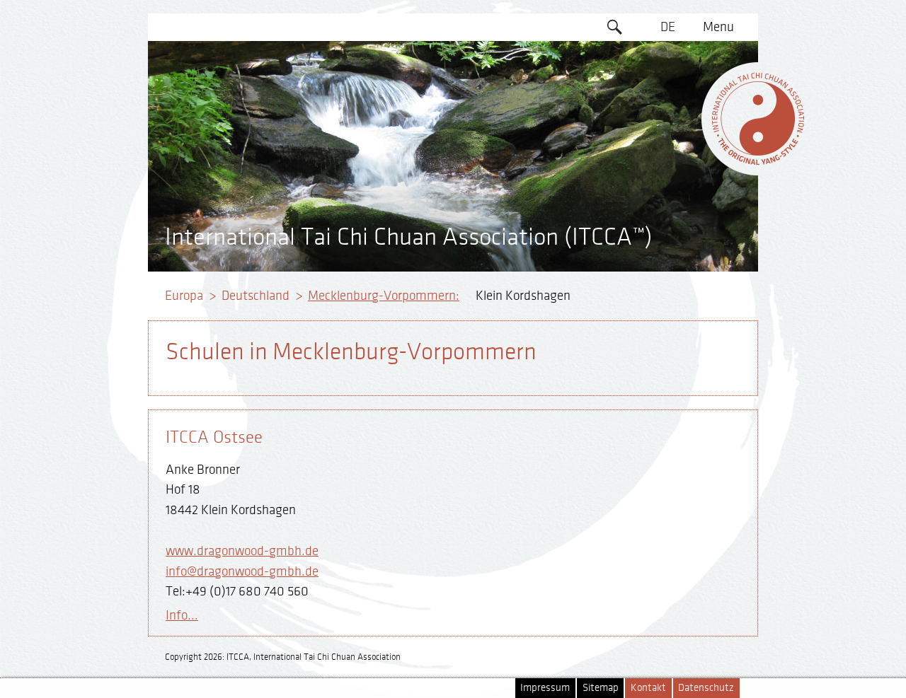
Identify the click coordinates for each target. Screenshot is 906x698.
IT (668, 163)
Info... (182, 615)
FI (668, 136)
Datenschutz (706, 688)
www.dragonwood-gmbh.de (242, 551)
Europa (184, 296)
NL (667, 190)
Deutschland (255, 296)
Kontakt (648, 688)
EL (668, 81)
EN (668, 54)
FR (668, 108)
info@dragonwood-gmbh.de (242, 571)
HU (668, 217)
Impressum (545, 688)
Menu (718, 27)
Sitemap (601, 688)
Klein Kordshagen (523, 296)
